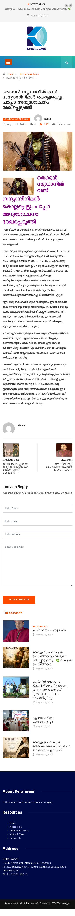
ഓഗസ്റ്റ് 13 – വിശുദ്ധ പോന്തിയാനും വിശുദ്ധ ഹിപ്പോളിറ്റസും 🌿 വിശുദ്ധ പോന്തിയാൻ (52, 659)
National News (17, 835)
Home (11, 74)
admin (47, 119)
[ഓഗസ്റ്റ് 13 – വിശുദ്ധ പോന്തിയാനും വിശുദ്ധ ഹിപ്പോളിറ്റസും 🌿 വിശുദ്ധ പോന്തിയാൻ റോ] (16, 657)
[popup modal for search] (66, 62)
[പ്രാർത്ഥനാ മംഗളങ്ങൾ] (16, 631)
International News (29, 74)
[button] (66, 5)
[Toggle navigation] (8, 62)
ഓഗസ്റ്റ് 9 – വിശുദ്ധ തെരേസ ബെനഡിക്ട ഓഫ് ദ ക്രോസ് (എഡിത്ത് (51, 747)
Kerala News (40, 678)
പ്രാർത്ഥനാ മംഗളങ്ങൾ (49, 631)
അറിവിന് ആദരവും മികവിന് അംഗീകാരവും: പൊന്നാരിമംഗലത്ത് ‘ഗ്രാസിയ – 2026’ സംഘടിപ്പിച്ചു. (50, 690)
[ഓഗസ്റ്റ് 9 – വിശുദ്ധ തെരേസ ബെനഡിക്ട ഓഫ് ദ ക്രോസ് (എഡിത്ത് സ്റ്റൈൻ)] (16, 747)
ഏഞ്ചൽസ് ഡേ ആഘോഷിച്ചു (44, 720)
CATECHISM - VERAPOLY (45, 714)
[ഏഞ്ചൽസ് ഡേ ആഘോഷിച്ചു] (16, 720)
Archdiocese (40, 626)
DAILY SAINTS (40, 648)
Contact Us (15, 838)
